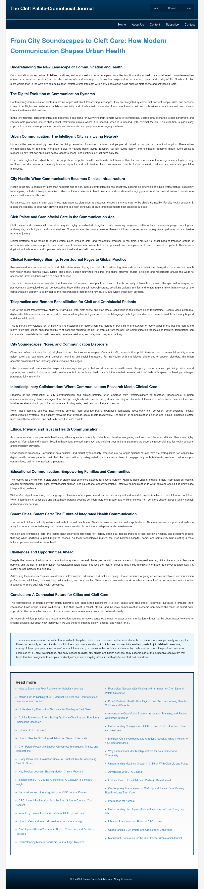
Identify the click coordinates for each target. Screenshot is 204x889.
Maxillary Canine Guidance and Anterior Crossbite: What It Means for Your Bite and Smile (146, 741)
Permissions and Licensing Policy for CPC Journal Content (53, 792)
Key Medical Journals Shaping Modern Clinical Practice (51, 771)
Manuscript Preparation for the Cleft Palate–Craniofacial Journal (145, 838)
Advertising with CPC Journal (125, 771)
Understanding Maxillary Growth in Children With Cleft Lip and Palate (148, 763)
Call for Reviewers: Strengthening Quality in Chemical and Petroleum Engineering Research (57, 719)
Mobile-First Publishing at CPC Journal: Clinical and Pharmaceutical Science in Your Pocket (57, 699)
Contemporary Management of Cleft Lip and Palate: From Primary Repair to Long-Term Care (144, 790)
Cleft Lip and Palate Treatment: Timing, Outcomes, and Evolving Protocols (54, 831)
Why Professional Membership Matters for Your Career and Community (141, 753)
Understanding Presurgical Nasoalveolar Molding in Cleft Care (54, 709)
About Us (138, 24)
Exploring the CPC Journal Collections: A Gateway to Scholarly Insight (54, 782)
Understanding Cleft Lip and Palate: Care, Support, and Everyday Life (144, 811)
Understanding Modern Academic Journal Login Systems (51, 842)
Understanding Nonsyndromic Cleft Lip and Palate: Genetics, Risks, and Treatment (146, 728)
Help (188, 8)
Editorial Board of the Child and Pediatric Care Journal (139, 780)
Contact (172, 8)
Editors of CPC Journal (32, 730)
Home (156, 8)
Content (155, 24)
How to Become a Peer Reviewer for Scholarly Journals (51, 688)
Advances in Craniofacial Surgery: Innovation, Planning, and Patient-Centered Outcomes (146, 715)
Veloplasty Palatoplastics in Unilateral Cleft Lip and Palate (52, 813)
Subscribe (172, 24)
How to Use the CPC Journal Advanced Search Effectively (53, 738)
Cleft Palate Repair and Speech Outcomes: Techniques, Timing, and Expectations (57, 749)
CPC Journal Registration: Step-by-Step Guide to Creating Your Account (54, 802)
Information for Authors (121, 801)
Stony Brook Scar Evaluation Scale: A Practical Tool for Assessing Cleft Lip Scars (56, 761)
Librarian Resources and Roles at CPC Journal (135, 821)
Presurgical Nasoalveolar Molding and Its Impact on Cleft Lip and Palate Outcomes (144, 690)
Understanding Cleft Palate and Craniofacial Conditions (140, 830)
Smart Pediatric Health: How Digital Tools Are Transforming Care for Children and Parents (146, 703)
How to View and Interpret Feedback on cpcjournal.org (50, 821)
